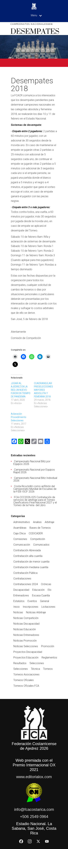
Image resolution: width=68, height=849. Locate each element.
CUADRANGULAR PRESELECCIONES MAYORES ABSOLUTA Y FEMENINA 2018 (43, 390)
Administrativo (21, 522)
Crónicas (46, 584)
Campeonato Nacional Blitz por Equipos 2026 (31, 463)
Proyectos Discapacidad (27, 651)
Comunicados (41, 544)
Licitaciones (48, 606)
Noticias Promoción (25, 640)
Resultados (19, 663)
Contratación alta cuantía (27, 556)
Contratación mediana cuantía (30, 567)
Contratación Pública (25, 572)
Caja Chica (19, 533)
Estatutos (18, 601)
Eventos (32, 601)
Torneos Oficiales (23, 680)
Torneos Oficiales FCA (26, 685)
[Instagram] (29, 841)
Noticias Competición (25, 618)
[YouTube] (47, 841)
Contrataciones (22, 578)
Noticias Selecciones (25, 646)
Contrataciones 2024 (25, 584)
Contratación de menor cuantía (31, 561)
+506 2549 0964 (34, 816)
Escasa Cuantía (41, 595)
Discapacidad (21, 589)
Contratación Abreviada (27, 550)
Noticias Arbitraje (36, 612)
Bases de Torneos (40, 527)
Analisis (37, 522)
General (44, 601)
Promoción (47, 646)
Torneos (48, 668)
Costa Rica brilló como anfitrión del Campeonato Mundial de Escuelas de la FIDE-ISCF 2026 (34, 489)
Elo (49, 589)
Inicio (16, 606)
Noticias (18, 612)
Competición (37, 539)
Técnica (35, 668)
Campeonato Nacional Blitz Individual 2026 (35, 479)
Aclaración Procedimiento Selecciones (18, 417)
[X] (38, 841)
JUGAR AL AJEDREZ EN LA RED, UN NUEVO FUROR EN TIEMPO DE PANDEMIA (20, 390)
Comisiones (20, 539)
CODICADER (36, 533)
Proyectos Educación (25, 657)
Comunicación (21, 544)
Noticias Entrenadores (26, 635)
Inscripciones (30, 606)
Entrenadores (21, 595)
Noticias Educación (24, 629)
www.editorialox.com (34, 776)
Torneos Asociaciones (26, 674)
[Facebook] (21, 841)
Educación (38, 589)
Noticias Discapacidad (26, 623)
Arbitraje (49, 522)
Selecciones (37, 663)
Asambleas (19, 527)
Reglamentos (49, 657)
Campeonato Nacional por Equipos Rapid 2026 (34, 471)
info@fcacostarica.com (34, 809)
